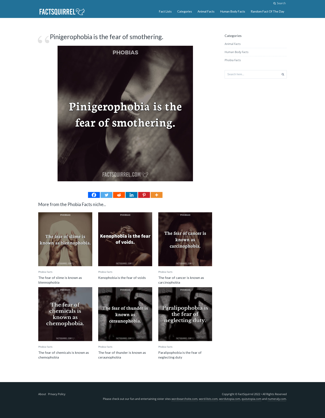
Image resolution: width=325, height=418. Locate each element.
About (42, 394)
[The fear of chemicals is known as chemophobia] (65, 314)
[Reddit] (119, 195)
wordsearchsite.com (184, 399)
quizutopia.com (251, 399)
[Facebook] (94, 195)
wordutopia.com (229, 399)
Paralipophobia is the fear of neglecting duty (180, 354)
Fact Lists (165, 11)
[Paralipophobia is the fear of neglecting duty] (185, 314)
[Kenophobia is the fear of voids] (125, 239)
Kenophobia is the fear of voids (122, 278)
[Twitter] (106, 195)
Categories (184, 11)
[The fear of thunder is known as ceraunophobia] (125, 314)
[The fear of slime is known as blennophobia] (65, 239)
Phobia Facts (45, 271)
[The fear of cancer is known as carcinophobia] (185, 239)
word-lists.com (208, 399)
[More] (156, 195)
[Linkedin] (131, 195)
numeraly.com (277, 399)
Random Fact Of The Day (267, 11)
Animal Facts (206, 11)
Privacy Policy (56, 394)
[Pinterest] (144, 195)
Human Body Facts (232, 11)
